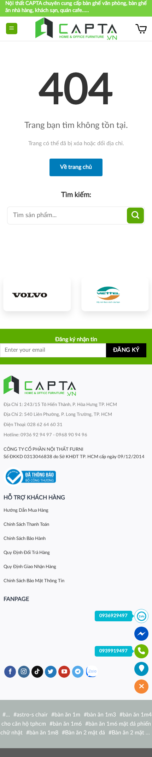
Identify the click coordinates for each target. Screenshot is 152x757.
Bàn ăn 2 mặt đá (85, 733)
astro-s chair (32, 715)
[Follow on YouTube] (64, 672)
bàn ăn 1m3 (101, 715)
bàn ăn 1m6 (67, 724)
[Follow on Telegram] (78, 672)
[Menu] (12, 29)
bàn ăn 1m (67, 715)
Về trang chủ (76, 167)
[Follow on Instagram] (24, 672)
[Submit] (135, 215)
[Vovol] (37, 294)
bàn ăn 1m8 (43, 733)
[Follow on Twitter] (51, 672)
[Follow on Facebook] (10, 672)
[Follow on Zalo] (92, 671)
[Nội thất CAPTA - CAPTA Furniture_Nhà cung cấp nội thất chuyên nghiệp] (76, 28)
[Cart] (141, 28)
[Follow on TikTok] (37, 672)
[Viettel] (114, 294)
